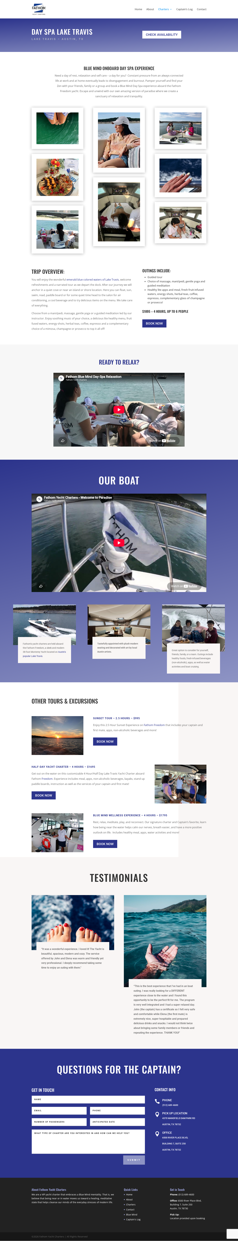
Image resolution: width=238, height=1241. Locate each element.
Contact (201, 9)
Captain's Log (133, 1219)
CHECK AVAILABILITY (162, 35)
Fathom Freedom (154, 725)
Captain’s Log (184, 9)
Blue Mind (131, 1214)
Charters (163, 9)
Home (138, 9)
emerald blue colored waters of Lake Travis (93, 279)
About (150, 9)
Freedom (47, 779)
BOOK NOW (154, 323)
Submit (134, 1160)
